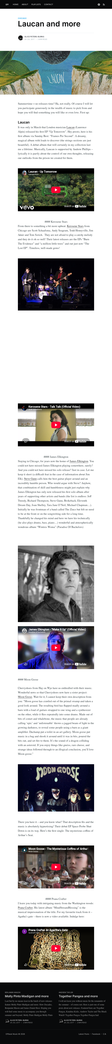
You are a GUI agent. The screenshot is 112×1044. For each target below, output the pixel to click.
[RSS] (103, 4)
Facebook (96, 1034)
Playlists (36, 4)
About (25, 4)
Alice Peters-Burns (34, 37)
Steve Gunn (30, 478)
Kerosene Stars (75, 226)
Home (15, 4)
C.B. (104, 1034)
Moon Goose (25, 697)
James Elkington (79, 461)
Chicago (22, 18)
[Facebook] (98, 4)
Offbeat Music (12, 1034)
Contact (48, 4)
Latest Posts (84, 1034)
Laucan (71, 127)
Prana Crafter (25, 907)
